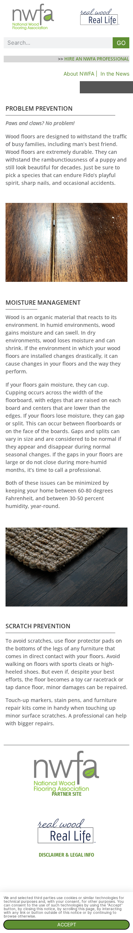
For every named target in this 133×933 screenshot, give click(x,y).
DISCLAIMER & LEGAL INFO (66, 855)
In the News (114, 73)
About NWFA (79, 73)
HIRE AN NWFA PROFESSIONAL (96, 59)
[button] (106, 87)
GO (121, 42)
